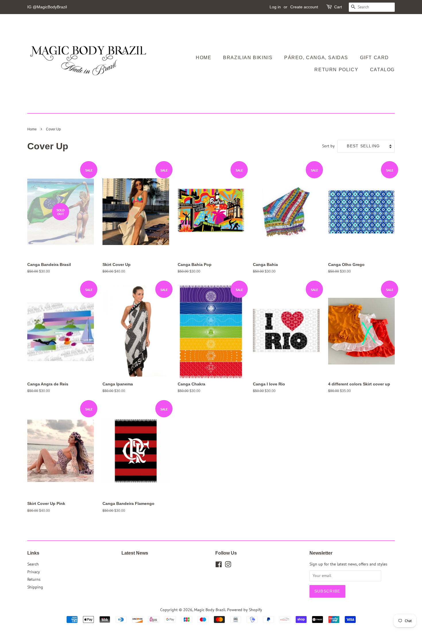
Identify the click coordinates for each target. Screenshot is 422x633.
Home (203, 57)
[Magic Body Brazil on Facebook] (218, 565)
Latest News (134, 553)
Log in (275, 7)
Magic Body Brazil (209, 609)
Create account (304, 7)
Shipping (35, 587)
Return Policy (336, 69)
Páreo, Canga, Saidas (316, 57)
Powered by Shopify (244, 609)
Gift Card (374, 57)
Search (33, 564)
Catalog (382, 69)
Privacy (33, 571)
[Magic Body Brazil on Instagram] (228, 565)
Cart (338, 7)
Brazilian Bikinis (247, 57)
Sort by (328, 145)
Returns (33, 579)
